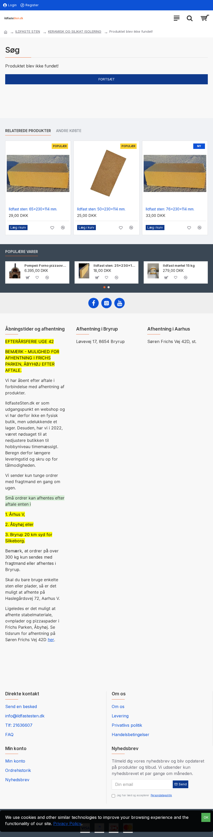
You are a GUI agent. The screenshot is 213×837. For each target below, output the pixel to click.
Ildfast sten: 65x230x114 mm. (33, 209)
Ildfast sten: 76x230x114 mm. (170, 209)
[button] (104, 287)
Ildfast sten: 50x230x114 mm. (101, 209)
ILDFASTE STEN (27, 31)
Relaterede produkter (28, 130)
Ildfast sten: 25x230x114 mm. (115, 265)
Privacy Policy (67, 823)
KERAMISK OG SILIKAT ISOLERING (74, 31)
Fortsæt (106, 79)
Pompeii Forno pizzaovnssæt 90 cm (45, 265)
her (51, 639)
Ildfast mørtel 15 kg (179, 265)
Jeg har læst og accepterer (144, 795)
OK (206, 817)
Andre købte (68, 130)
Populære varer (21, 251)
